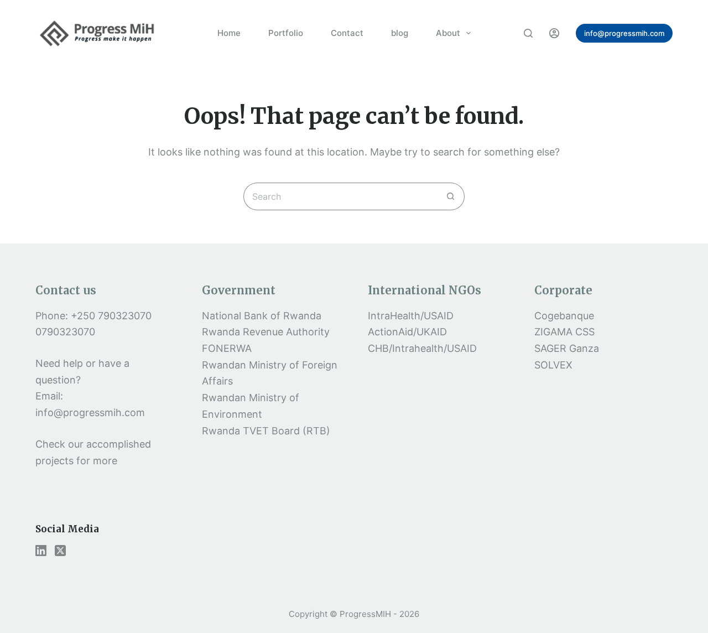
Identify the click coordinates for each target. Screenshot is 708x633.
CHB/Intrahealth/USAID (422, 348)
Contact (347, 33)
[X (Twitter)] (60, 550)
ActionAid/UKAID (407, 332)
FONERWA (227, 348)
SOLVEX (553, 365)
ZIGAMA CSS (564, 332)
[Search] (528, 33)
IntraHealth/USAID (411, 315)
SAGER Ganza (566, 348)
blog (399, 33)
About (448, 33)
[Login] (554, 33)
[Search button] (451, 196)
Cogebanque (564, 315)
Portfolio (285, 33)
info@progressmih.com (624, 33)
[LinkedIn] (40, 550)
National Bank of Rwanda (261, 315)
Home (229, 33)
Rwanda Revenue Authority (266, 332)
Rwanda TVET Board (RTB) (266, 431)
